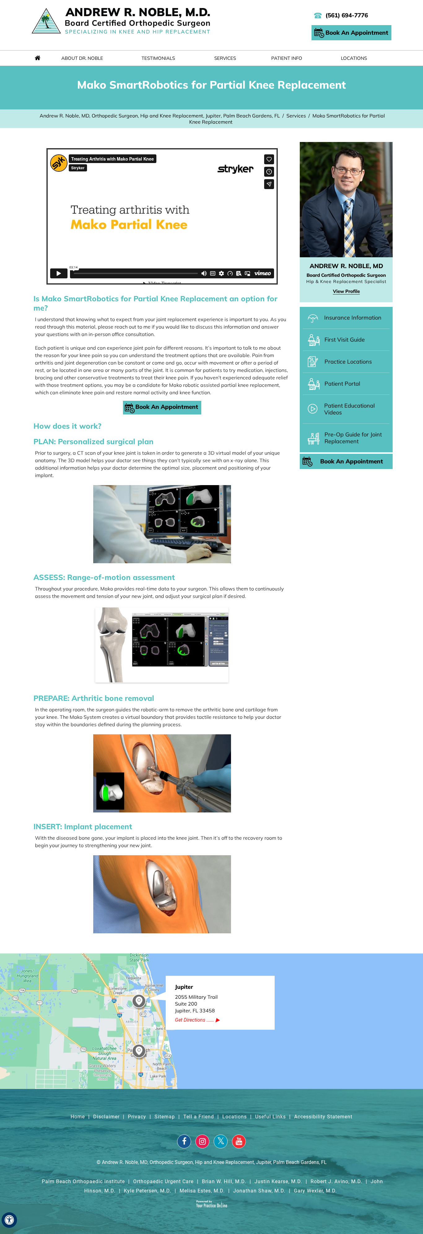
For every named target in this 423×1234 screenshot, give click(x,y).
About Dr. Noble (82, 58)
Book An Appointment (356, 32)
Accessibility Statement (323, 1117)
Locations (354, 58)
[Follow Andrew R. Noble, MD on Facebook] (184, 1141)
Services (225, 58)
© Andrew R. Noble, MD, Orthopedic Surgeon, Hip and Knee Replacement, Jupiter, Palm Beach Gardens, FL (212, 1162)
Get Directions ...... (194, 1020)
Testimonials (158, 58)
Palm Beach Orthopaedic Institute (83, 1181)
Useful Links (270, 1117)
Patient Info (286, 58)
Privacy (137, 1117)
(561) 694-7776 (346, 15)
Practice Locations (348, 361)
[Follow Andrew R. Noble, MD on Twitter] (220, 1141)
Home (37, 58)
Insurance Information (353, 317)
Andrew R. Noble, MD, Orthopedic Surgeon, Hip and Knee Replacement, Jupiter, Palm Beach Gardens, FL (160, 116)
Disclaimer (106, 1117)
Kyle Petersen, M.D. (147, 1191)
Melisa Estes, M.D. (202, 1191)
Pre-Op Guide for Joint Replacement (353, 438)
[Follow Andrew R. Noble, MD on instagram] (202, 1141)
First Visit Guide (345, 339)
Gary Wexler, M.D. (315, 1191)
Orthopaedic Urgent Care (163, 1181)
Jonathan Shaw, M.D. (259, 1191)
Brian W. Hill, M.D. (224, 1181)
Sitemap (165, 1117)
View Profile (346, 291)
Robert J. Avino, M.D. (336, 1181)
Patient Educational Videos (349, 409)
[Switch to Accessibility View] (9, 1220)
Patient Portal (342, 383)
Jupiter (184, 986)
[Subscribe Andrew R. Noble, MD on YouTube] (239, 1141)
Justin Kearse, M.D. (278, 1181)
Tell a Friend (198, 1117)
